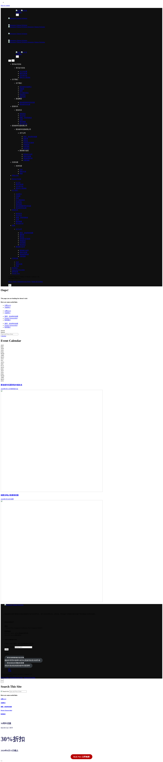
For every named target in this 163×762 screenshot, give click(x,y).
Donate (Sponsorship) (6, 710)
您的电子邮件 (10, 647)
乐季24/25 (3, 699)
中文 (25, 10)
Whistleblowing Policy (24, 281)
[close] (9, 61)
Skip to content (5, 5)
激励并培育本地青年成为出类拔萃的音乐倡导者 (22, 659)
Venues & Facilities (37, 281)
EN (20, 10)
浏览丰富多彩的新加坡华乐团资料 (17, 664)
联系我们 (19, 12)
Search (3, 330)
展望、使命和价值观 (6, 706)
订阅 (6, 649)
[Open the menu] (9, 285)
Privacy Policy (12, 281)
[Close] (2, 680)
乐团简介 (3, 703)
